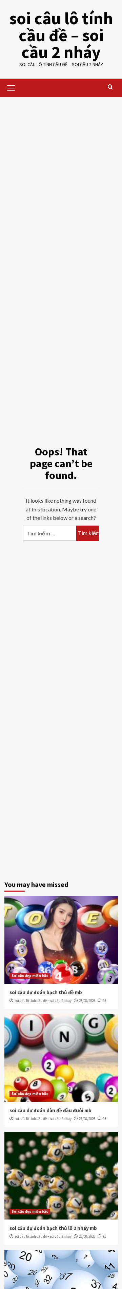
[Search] (110, 87)
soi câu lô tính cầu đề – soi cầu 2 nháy (61, 35)
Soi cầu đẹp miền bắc (30, 975)
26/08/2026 (87, 1000)
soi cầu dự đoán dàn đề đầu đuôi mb (50, 1110)
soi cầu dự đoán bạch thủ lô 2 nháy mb (53, 1228)
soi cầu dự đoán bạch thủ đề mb (45, 992)
